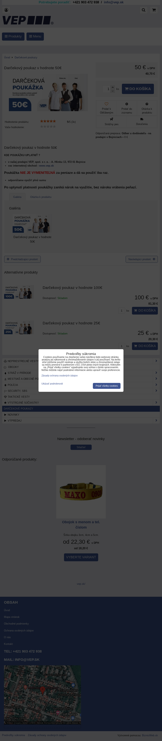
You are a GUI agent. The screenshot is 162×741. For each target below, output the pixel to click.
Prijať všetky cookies (107, 385)
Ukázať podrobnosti (52, 384)
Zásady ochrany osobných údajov (59, 375)
